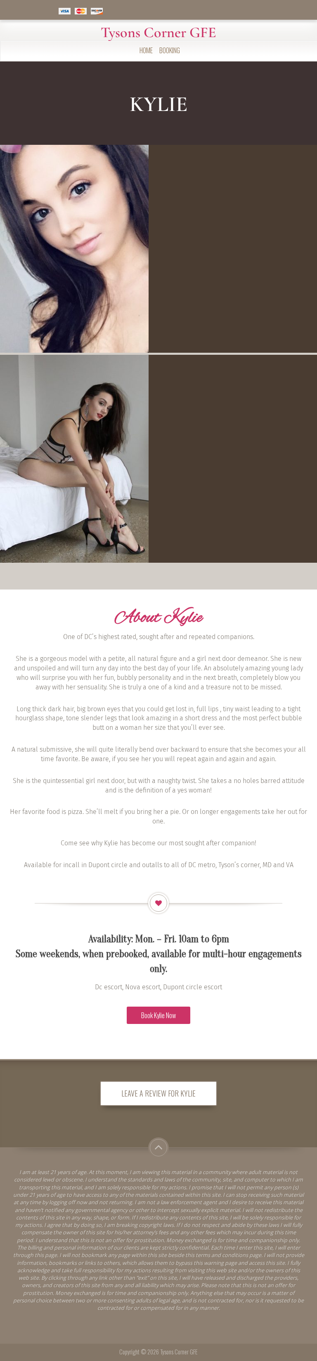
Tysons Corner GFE (158, 32)
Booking (169, 50)
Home (146, 50)
